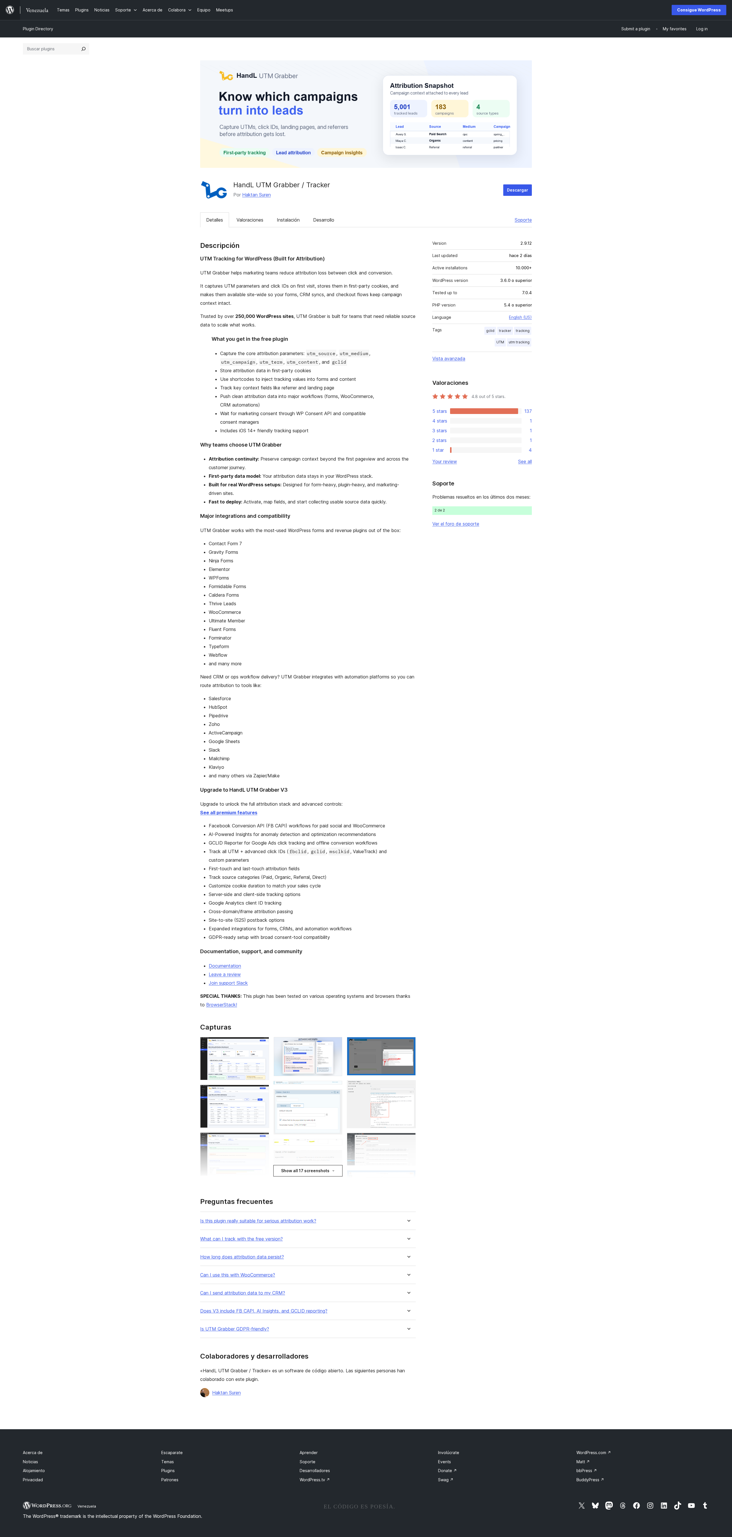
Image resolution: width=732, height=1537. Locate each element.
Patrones (169, 1479)
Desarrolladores (315, 1470)
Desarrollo (323, 220)
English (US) (520, 317)
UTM (500, 342)
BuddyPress (590, 1479)
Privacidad (33, 1479)
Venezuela (86, 1506)
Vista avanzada (448, 358)
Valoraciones (249, 220)
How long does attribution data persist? (242, 1257)
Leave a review (225, 974)
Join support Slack (228, 983)
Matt (583, 1461)
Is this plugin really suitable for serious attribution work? (258, 1221)
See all (525, 461)
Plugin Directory (38, 28)
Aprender (309, 1452)
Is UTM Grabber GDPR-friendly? (234, 1329)
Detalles (214, 220)
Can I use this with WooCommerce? (237, 1275)
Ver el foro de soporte (455, 524)
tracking (523, 330)
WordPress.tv (315, 1479)
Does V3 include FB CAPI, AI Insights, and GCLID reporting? (263, 1311)
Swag (445, 1479)
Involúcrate (448, 1452)
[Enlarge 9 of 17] (334, 1147)
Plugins (168, 1470)
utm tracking (519, 342)
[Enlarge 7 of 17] (334, 1088)
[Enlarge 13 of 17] (408, 1045)
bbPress (586, 1470)
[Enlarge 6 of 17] (334, 1045)
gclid (490, 330)
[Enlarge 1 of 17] (261, 1045)
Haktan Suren (256, 195)
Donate (447, 1470)
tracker (505, 330)
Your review (444, 461)
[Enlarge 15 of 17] (408, 1140)
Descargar (517, 190)
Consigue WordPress (699, 9)
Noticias (30, 1461)
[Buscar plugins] (83, 49)
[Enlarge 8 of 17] (334, 1097)
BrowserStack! (221, 1005)
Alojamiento (34, 1470)
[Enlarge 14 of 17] (408, 1088)
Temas (167, 1461)
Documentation (225, 966)
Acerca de (33, 1452)
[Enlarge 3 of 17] (261, 1140)
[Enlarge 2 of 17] (261, 1092)
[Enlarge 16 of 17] (408, 1178)
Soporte (523, 220)
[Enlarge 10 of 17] (334, 1158)
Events (444, 1461)
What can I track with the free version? (241, 1239)
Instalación (288, 220)
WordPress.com (593, 1452)
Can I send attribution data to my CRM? (242, 1293)
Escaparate (172, 1452)
